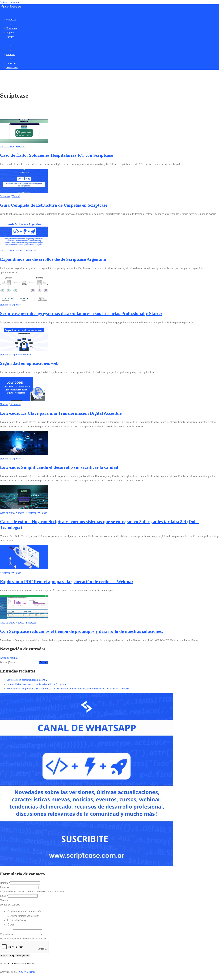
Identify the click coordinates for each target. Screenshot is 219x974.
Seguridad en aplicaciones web (29, 363)
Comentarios (6, 934)
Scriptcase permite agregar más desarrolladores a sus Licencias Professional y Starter (81, 313)
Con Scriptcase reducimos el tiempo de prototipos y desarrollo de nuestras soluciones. (81, 631)
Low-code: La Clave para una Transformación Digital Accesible (61, 413)
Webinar (26, 354)
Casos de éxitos (21, 50)
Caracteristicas (20, 24)
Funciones (11, 28)
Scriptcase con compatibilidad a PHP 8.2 (26, 679)
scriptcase (11, 19)
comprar (10, 54)
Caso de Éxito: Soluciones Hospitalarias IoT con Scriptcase (56, 155)
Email (4, 895)
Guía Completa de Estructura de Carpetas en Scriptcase (53, 205)
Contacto (11, 63)
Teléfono (5, 900)
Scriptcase (21, 146)
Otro (12, 924)
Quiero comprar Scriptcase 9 (24, 915)
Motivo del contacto (10, 904)
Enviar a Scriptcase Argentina (15, 955)
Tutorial (16, 196)
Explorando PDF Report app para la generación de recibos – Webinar (66, 581)
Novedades (12, 67)
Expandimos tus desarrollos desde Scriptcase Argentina (53, 259)
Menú (3, 12)
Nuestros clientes (21, 41)
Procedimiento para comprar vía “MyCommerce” (38, 58)
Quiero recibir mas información (25, 911)
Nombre (5, 882)
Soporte (10, 32)
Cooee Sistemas (27, 971)
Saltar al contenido (9, 2)
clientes (10, 37)
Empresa (4, 887)
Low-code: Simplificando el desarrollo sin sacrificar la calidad (59, 467)
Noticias (20, 250)
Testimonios (19, 45)
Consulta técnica (18, 920)
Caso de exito (7, 146)
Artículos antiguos (9, 657)
